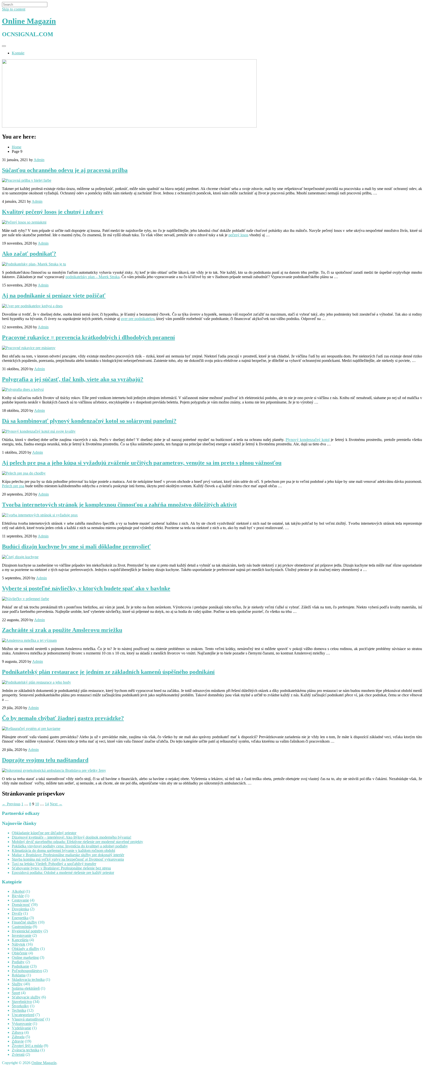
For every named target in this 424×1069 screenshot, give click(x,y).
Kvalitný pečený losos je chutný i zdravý (52, 212)
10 (37, 804)
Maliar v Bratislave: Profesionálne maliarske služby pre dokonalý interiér (68, 855)
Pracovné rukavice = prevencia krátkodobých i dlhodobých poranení (88, 337)
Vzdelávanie (21, 1028)
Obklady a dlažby (25, 949)
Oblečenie (19, 953)
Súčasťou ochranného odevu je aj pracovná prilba (65, 170)
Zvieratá (18, 1054)
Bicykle (18, 896)
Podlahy (18, 962)
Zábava (17, 1032)
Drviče (17, 913)
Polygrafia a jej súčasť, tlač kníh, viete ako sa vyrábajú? (72, 379)
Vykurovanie (22, 1023)
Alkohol (18, 891)
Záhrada (18, 1037)
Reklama (19, 975)
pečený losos (238, 235)
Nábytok (18, 944)
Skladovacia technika (28, 979)
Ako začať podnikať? (29, 253)
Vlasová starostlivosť (28, 1019)
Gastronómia (22, 927)
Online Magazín (29, 21)
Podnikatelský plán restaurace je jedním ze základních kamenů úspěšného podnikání (108, 672)
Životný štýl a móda (27, 1046)
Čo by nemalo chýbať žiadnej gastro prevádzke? (63, 718)
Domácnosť (21, 905)
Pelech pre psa (13, 486)
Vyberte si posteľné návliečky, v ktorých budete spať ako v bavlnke (86, 588)
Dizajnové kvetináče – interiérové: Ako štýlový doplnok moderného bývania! (71, 837)
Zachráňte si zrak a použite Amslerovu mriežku (62, 630)
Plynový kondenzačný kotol (308, 440)
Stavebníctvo (22, 1001)
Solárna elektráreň (26, 988)
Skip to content (13, 9)
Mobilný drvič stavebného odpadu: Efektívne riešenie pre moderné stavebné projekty (77, 842)
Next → (56, 804)
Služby (17, 984)
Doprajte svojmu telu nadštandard (45, 760)
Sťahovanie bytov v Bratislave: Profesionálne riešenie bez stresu (61, 868)
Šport (16, 993)
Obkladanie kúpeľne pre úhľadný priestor (44, 833)
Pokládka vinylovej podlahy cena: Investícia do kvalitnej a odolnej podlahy (70, 846)
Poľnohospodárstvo (27, 971)
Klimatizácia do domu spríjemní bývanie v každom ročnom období (63, 850)
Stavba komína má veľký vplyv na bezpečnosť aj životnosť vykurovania (68, 859)
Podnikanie (20, 966)
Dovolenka (20, 909)
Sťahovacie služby (26, 997)
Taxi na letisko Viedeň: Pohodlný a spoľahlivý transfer (54, 864)
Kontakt (18, 53)
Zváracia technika (25, 1050)
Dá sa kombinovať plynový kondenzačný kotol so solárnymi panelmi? (89, 421)
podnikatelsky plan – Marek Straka (92, 277)
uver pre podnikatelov (137, 319)
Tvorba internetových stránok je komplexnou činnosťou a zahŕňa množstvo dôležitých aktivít (119, 504)
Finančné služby (24, 922)
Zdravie (18, 1041)
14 (47, 804)
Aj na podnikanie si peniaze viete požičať (54, 295)
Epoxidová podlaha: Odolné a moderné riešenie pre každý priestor (63, 872)
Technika (19, 1010)
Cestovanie (20, 900)
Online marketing (25, 957)
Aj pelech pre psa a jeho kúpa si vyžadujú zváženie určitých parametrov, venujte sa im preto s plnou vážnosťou (141, 463)
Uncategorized (23, 1015)
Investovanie (21, 935)
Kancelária (20, 940)
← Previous (11, 804)
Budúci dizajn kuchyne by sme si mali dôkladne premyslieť (76, 546)
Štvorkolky (20, 1006)
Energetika (20, 918)
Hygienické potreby (27, 931)
